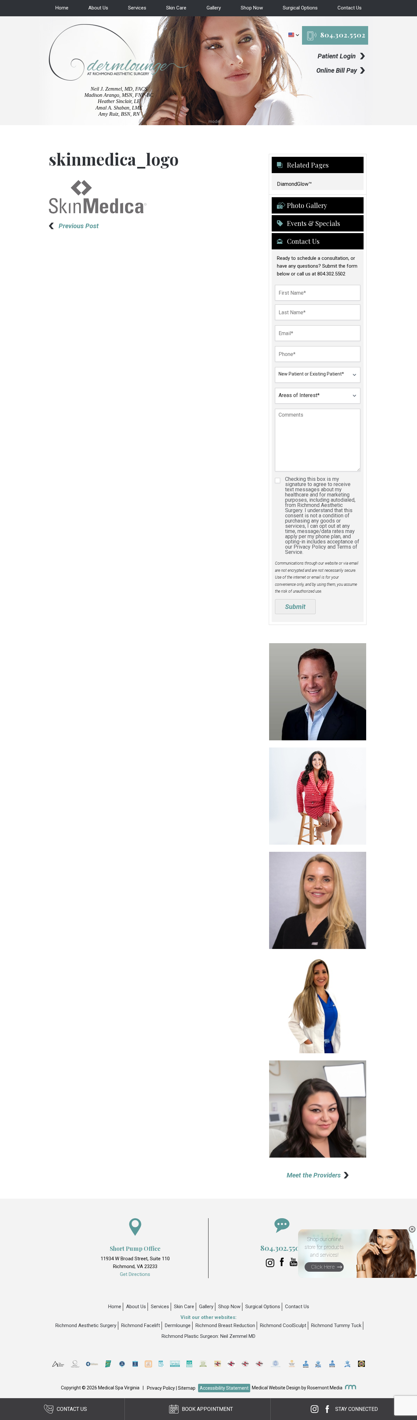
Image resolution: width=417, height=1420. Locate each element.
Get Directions (135, 1274)
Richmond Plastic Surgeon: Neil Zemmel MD (208, 1336)
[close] (412, 1229)
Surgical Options (300, 8)
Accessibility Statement (224, 1388)
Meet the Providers (314, 1175)
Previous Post (79, 226)
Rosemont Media (324, 1387)
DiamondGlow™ (294, 184)
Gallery (214, 8)
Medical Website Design (276, 1387)
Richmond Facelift (140, 1325)
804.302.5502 (343, 34)
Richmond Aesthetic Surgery (85, 1325)
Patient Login (337, 56)
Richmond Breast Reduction (225, 1325)
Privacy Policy (161, 1388)
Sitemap (186, 1388)
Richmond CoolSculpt (283, 1325)
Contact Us (350, 8)
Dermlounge (178, 1325)
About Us (98, 8)
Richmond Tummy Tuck (336, 1325)
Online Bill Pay (336, 70)
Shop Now (252, 8)
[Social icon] (271, 1265)
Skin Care (176, 8)
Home (61, 8)
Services (137, 8)
